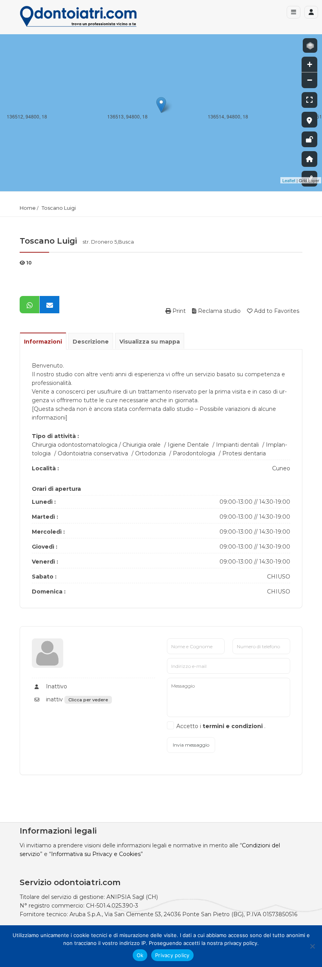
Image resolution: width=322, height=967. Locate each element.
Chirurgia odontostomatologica (74, 444)
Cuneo (281, 468)
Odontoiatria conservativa (93, 453)
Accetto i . (220, 726)
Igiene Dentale (188, 444)
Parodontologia (194, 453)
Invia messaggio (191, 745)
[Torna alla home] (309, 159)
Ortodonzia (150, 453)
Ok (140, 955)
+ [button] (309, 64)
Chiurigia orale (142, 444)
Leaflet (288, 180)
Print (178, 310)
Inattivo (55, 686)
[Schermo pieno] (309, 100)
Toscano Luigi (59, 208)
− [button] (309, 80)
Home (28, 208)
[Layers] (310, 45)
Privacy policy (172, 955)
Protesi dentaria (244, 453)
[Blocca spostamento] (309, 139)
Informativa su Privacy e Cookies (96, 854)
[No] (312, 946)
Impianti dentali (237, 444)
